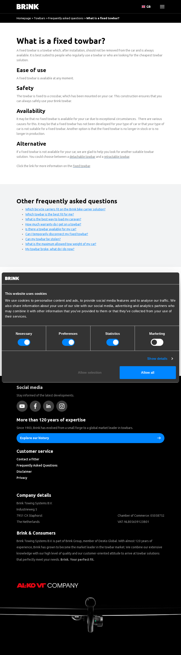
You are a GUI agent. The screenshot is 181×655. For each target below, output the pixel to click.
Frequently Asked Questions (37, 465)
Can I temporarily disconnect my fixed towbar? (56, 234)
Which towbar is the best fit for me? (49, 214)
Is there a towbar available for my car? (50, 229)
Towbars (39, 18)
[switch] (68, 342)
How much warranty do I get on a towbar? (53, 224)
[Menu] (160, 6)
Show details (157, 358)
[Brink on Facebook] (36, 406)
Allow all (147, 372)
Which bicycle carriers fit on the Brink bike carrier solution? (65, 209)
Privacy (22, 478)
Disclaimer (24, 471)
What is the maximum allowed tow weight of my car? (60, 244)
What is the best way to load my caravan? (53, 219)
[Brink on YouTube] (23, 406)
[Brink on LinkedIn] (49, 406)
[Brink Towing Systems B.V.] (28, 6)
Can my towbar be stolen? (43, 239)
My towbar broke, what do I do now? (49, 249)
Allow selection (90, 372)
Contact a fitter (28, 459)
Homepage (24, 18)
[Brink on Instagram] (63, 406)
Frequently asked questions (65, 18)
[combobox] (17, 41)
